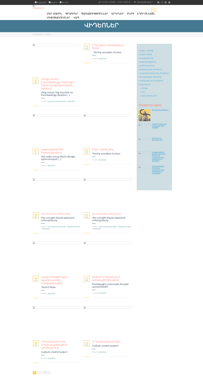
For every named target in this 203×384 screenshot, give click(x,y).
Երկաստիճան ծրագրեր (151, 77)
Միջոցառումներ (58, 17)
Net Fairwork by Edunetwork (55, 213)
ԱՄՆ (143, 92)
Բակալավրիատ (146, 58)
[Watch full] (56, 59)
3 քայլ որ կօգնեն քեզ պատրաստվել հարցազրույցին (54, 280)
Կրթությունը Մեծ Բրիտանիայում (52, 151)
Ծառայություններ (94, 13)
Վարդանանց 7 (145, 2)
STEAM (144, 88)
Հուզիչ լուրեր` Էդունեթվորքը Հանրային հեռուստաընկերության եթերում (58, 84)
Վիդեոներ (71, 101)
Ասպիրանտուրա (147, 66)
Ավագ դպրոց (146, 54)
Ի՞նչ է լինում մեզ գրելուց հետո (108, 47)
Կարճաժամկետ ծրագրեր (151, 81)
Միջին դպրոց (146, 51)
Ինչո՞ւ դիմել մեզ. (103, 149)
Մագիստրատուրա (148, 62)
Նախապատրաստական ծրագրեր (154, 73)
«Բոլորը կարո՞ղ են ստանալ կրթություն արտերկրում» (54, 344)
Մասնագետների (149, 96)
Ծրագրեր (71, 13)
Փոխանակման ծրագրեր (151, 69)
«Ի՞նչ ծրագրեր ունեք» (106, 341)
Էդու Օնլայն (146, 13)
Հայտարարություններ (56, 101)
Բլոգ (130, 13)
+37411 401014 (123, 2)
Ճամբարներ (145, 84)
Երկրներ (117, 13)
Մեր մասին (54, 13)
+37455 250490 (108, 2)
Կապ (76, 17)
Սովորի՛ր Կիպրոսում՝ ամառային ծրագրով (106, 278)
